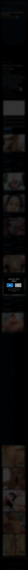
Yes (10, 285)
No (18, 285)
